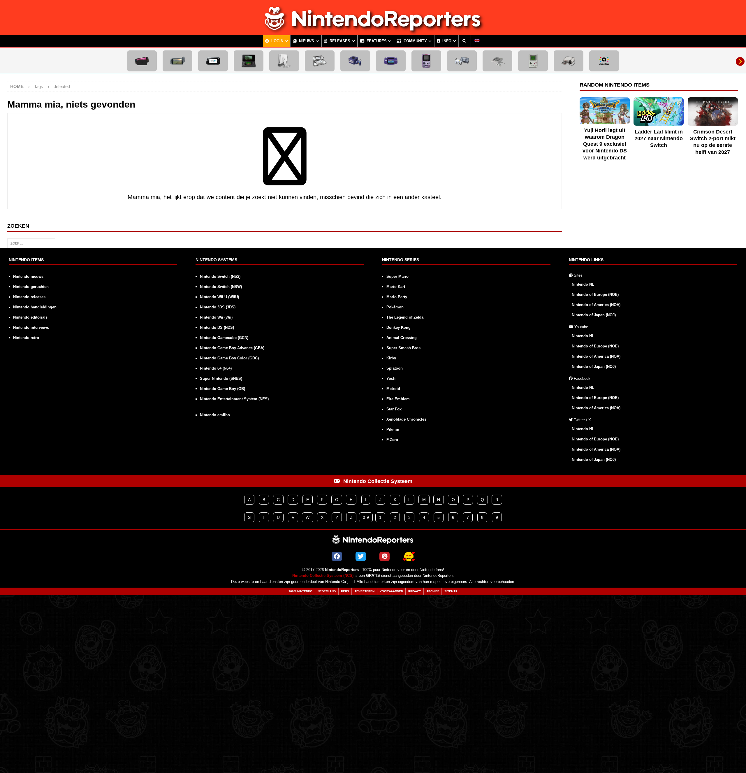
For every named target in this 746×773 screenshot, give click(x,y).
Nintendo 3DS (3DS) (217, 307)
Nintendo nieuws (28, 276)
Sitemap (451, 591)
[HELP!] (409, 556)
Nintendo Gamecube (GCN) (224, 337)
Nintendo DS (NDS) (217, 327)
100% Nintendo (300, 591)
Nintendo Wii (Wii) (216, 317)
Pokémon (395, 307)
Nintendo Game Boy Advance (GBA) (232, 348)
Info (446, 41)
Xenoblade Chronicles (406, 419)
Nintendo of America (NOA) (596, 305)
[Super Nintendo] (497, 61)
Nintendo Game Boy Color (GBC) (229, 358)
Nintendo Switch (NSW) (221, 286)
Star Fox (394, 409)
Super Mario (397, 276)
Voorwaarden (391, 591)
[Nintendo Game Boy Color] (426, 61)
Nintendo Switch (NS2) (220, 276)
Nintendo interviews (31, 327)
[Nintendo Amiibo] (604, 61)
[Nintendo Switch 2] (142, 61)
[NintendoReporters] (373, 30)
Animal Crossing (401, 337)
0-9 (366, 517)
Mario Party (396, 297)
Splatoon (394, 368)
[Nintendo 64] (462, 61)
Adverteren (364, 591)
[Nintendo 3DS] (248, 61)
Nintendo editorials (30, 317)
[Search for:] (31, 243)
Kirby (391, 358)
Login (276, 41)
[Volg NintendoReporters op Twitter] (361, 556)
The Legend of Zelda (404, 317)
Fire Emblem (398, 399)
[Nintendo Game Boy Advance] (391, 61)
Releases (339, 41)
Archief (432, 591)
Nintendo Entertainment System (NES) (234, 399)
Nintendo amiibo (215, 415)
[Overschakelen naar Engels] (477, 41)
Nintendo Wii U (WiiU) (219, 297)
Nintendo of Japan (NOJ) (594, 315)
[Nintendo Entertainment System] (568, 61)
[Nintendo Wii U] (213, 61)
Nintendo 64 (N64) (216, 368)
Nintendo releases (29, 297)
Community (414, 41)
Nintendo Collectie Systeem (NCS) (322, 576)
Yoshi (391, 378)
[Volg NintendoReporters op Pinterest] (384, 556)
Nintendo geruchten (31, 286)
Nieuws (306, 41)
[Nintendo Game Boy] (533, 61)
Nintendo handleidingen (35, 307)
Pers (345, 591)
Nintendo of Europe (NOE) (595, 294)
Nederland (327, 591)
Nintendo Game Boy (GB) (222, 388)
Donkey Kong (398, 327)
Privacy (414, 591)
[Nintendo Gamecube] (355, 61)
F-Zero (392, 440)
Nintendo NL (583, 284)
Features (376, 41)
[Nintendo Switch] (177, 61)
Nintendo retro (26, 337)
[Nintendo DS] (320, 61)
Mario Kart (395, 286)
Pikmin (392, 429)
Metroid (393, 388)
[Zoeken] (465, 41)
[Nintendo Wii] (284, 61)
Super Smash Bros (403, 348)
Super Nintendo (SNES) (221, 378)
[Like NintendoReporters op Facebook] (337, 556)
